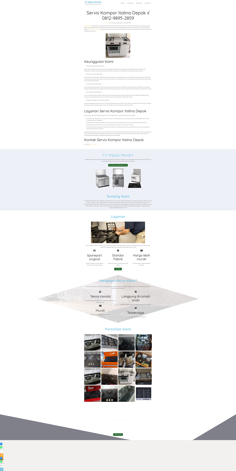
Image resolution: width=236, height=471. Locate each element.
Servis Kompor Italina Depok (94, 29)
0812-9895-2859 (93, 144)
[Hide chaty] (1, 455)
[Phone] (1, 444)
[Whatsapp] (1, 447)
